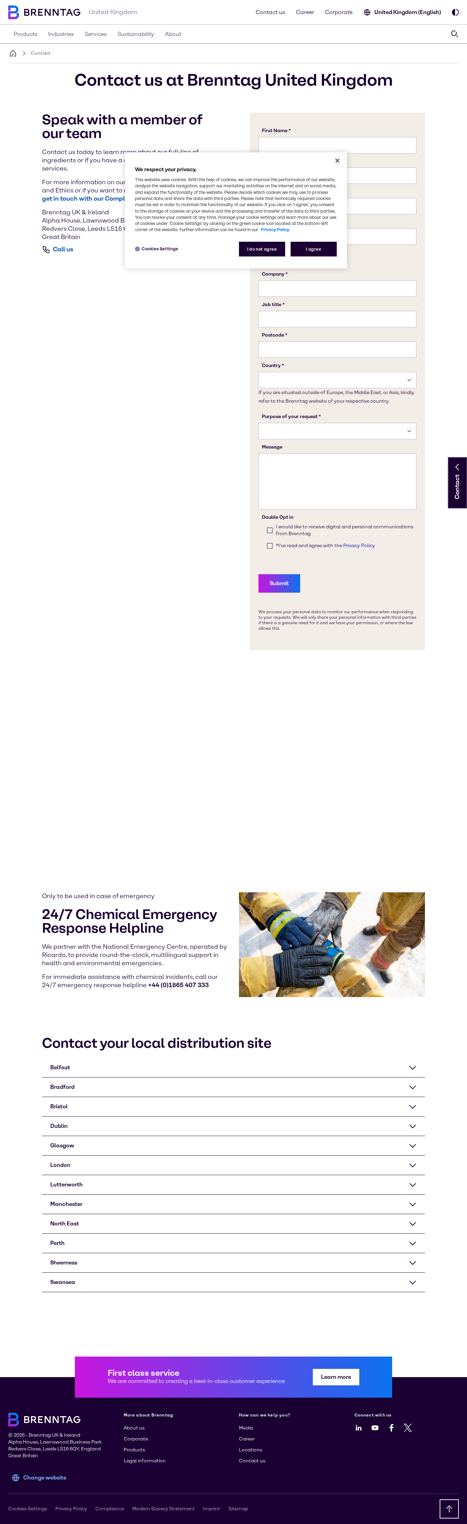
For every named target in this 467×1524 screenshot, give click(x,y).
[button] (457, 467)
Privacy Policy (71, 1509)
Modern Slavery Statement (163, 1509)
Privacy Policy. (275, 229)
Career (305, 12)
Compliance (109, 1509)
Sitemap (238, 1509)
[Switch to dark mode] (455, 12)
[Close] (337, 160)
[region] (236, 210)
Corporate (338, 12)
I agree (313, 249)
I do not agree (262, 249)
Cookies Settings (160, 248)
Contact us (270, 12)
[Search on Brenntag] (455, 34)
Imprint (211, 1509)
